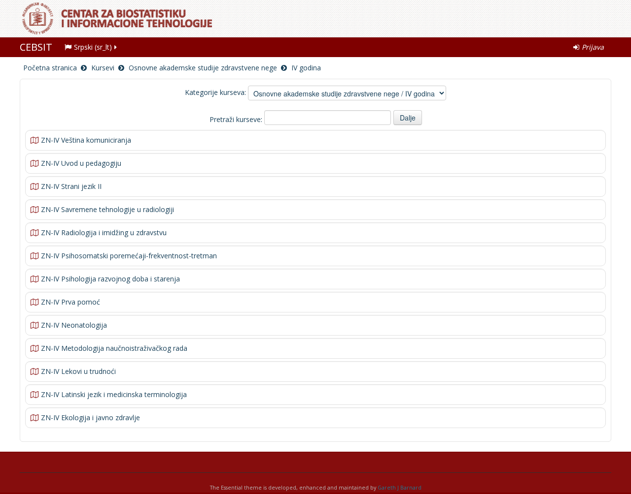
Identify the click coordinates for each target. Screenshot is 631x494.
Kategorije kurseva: (215, 92)
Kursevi (102, 67)
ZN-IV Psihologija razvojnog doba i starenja (110, 278)
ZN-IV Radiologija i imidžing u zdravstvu (104, 232)
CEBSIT (36, 47)
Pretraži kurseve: (237, 119)
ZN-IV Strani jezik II (71, 186)
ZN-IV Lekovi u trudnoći (78, 371)
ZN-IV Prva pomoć (70, 302)
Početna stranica (50, 67)
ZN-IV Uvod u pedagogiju (81, 163)
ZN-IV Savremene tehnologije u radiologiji (107, 209)
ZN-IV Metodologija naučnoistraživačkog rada (114, 348)
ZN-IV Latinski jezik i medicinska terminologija (114, 394)
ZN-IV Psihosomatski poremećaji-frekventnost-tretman (129, 255)
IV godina (306, 67)
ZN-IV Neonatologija (74, 325)
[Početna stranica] (318, 18)
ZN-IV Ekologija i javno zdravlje (90, 417)
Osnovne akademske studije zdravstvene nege (203, 67)
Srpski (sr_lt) (93, 47)
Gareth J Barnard (399, 487)
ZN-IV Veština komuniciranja (86, 140)
